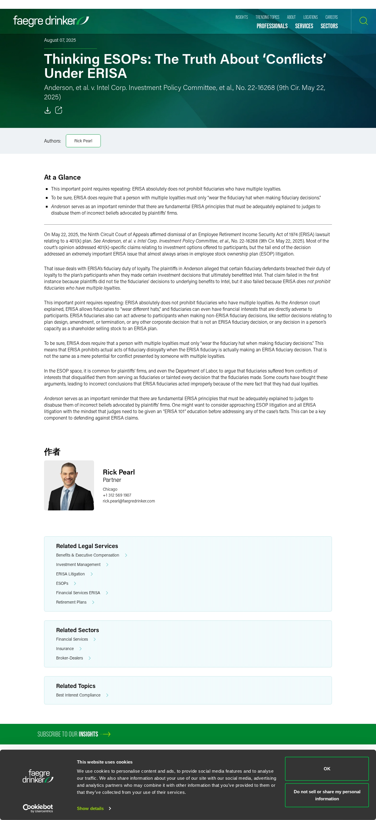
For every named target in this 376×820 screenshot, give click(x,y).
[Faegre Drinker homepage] (51, 21)
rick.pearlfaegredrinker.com (129, 501)
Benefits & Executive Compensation (87, 555)
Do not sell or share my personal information (327, 795)
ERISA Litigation (70, 574)
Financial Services (72, 639)
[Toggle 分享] (58, 110)
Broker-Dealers (69, 658)
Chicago (110, 489)
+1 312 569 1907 (117, 495)
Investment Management (78, 564)
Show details (90, 808)
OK (327, 768)
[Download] (47, 110)
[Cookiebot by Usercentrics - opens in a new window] (38, 808)
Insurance (65, 648)
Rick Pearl (83, 140)
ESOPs (62, 583)
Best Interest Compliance (78, 695)
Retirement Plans (71, 602)
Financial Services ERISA (78, 592)
